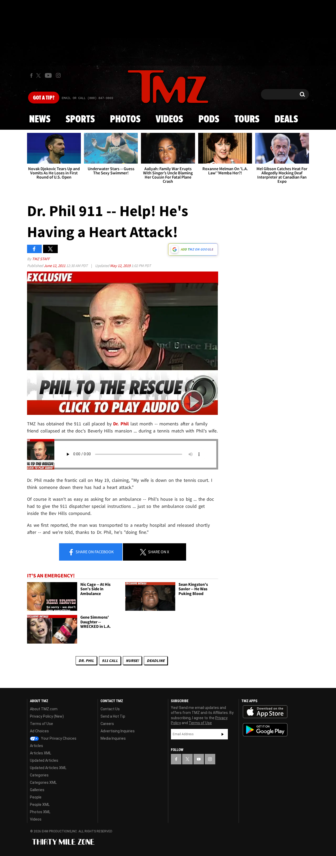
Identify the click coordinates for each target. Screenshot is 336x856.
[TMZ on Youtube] (48, 75)
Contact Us (110, 709)
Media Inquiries (113, 738)
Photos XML (40, 812)
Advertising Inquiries (118, 731)
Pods (208, 119)
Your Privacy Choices (58, 738)
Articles (36, 746)
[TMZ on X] (39, 75)
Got (43, 98)
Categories (39, 775)
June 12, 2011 (55, 265)
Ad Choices (39, 731)
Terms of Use (41, 724)
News (39, 119)
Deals (286, 119)
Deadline (156, 660)
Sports (80, 119)
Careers (107, 724)
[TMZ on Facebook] (31, 75)
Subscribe (222, 734)
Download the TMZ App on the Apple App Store (265, 711)
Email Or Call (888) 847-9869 (87, 98)
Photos (125, 119)
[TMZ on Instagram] (58, 75)
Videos (169, 119)
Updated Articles (44, 760)
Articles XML (40, 753)
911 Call (110, 660)
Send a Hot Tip (113, 716)
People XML (40, 804)
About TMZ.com (43, 709)
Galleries (37, 790)
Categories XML (43, 782)
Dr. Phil (86, 660)
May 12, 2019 (120, 265)
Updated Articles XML (48, 768)
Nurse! (132, 660)
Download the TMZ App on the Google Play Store (265, 730)
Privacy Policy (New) (47, 716)
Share (94, 551)
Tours (246, 119)
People (35, 797)
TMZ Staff (41, 258)
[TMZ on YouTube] (198, 759)
